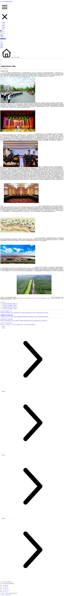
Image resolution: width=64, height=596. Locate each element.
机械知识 (18, 57)
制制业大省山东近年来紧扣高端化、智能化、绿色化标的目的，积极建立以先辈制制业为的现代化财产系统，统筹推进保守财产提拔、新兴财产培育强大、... (24, 320)
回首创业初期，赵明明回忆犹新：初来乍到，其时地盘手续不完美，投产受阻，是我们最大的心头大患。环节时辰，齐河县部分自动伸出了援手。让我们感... (24, 312)
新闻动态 (3, 38)
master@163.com (4, 591)
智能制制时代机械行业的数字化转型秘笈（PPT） (10, 303)
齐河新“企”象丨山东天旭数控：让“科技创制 (10, 305)
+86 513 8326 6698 (5, 585)
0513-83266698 (2, 31)
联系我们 (1, 47)
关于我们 (1, 42)
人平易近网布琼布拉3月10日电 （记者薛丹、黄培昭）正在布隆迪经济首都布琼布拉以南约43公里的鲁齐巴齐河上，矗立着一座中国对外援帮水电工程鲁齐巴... (24, 316)
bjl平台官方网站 (13, 57)
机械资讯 (1, 44)
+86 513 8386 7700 (5, 586)
